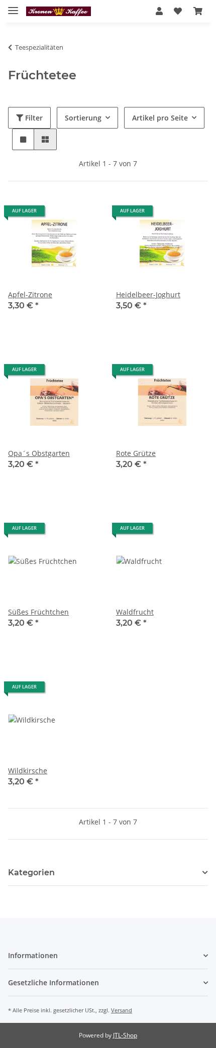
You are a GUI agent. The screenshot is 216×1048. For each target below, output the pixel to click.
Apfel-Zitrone (30, 294)
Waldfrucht (135, 612)
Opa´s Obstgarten (39, 453)
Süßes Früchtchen (38, 612)
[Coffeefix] (58, 11)
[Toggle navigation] (13, 6)
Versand (121, 1010)
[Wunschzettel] (177, 11)
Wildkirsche (27, 770)
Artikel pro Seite (160, 118)
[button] (159, 11)
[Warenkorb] (198, 11)
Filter (33, 118)
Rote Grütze (136, 453)
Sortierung (83, 118)
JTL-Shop (125, 1035)
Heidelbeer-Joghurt (148, 294)
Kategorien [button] (31, 872)
